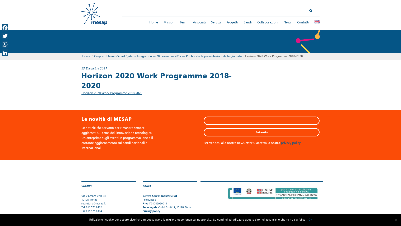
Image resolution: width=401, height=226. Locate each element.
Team (183, 22)
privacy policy (291, 143)
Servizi (216, 22)
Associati (199, 22)
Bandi (248, 22)
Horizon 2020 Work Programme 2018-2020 (111, 93)
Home (153, 22)
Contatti (303, 22)
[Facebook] (5, 27)
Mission (169, 22)
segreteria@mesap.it (93, 204)
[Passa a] (317, 21)
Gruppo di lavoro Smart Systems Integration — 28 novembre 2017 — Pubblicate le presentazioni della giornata (168, 56)
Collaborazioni (267, 22)
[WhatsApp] (5, 44)
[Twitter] (5, 36)
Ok (310, 219)
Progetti (232, 22)
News (288, 22)
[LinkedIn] (5, 53)
